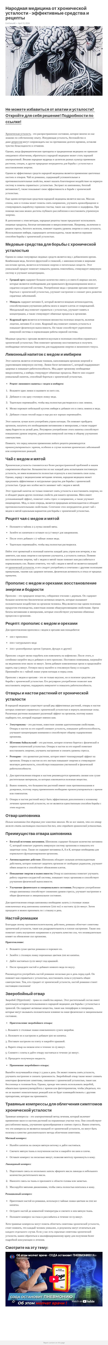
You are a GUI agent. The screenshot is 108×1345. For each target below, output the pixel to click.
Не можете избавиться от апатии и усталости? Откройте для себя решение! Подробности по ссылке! (50, 115)
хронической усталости (21, 567)
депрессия (16, 141)
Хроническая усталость (18, 133)
